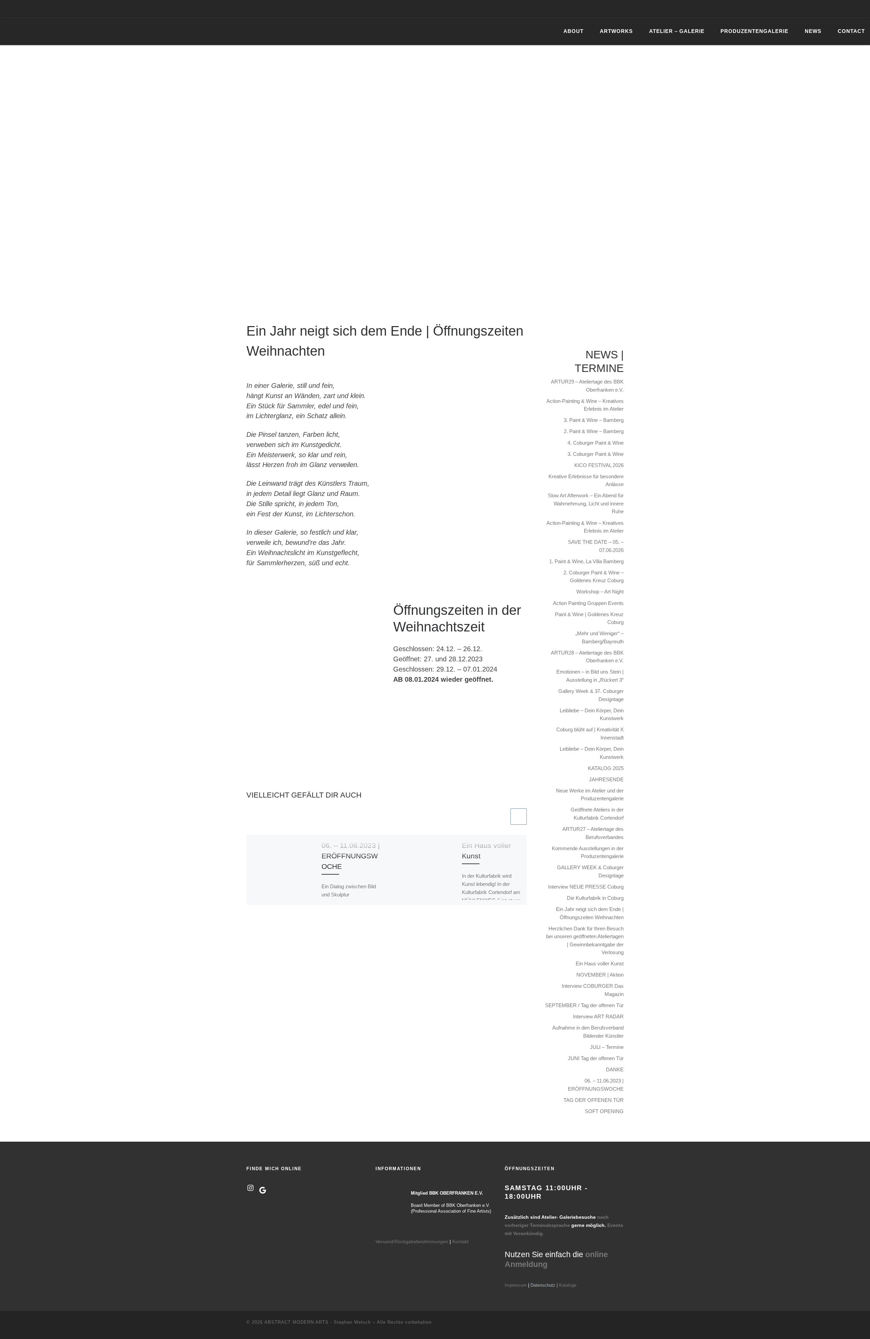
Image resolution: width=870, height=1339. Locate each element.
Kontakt (460, 1241)
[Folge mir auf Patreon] (845, 8)
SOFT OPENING (604, 1111)
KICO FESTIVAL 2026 (599, 465)
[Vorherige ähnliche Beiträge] (501, 816)
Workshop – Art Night (600, 591)
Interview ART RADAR (598, 1016)
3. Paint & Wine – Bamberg (594, 420)
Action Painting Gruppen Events (588, 603)
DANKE (615, 1069)
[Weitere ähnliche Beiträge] (518, 816)
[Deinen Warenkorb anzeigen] (861, 8)
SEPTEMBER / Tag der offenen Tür (584, 1005)
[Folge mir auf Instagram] (825, 8)
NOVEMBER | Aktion (600, 975)
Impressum (516, 1285)
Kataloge (567, 1285)
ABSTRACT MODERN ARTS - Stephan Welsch (317, 1322)
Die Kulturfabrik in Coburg (595, 898)
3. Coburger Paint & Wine (596, 454)
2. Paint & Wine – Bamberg (594, 431)
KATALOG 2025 (606, 768)
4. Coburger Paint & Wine (596, 443)
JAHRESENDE (606, 779)
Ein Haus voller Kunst (600, 963)
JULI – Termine (607, 1047)
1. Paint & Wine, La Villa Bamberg (586, 561)
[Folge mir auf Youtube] (835, 8)
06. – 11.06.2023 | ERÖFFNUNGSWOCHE (350, 855)
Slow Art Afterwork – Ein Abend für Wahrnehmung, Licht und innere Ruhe (586, 503)
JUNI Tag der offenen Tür (596, 1058)
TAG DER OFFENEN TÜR (593, 1100)
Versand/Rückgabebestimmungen (412, 1241)
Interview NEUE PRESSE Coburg (586, 887)
